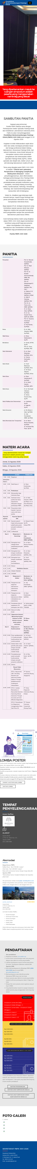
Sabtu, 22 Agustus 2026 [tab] (11, 466)
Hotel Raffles (7, 902)
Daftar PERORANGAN (17, 1086)
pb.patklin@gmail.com (12, 972)
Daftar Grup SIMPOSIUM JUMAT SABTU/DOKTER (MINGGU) (18, 1096)
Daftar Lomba (8, 786)
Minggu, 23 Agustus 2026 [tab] (12, 470)
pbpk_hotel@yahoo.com (26, 880)
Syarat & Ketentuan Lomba (12, 782)
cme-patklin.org (22, 956)
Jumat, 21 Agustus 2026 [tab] (12, 462)
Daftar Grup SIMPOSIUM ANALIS (19, 1089)
